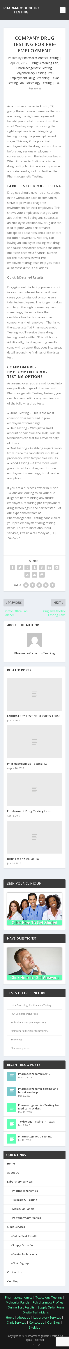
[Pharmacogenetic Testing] (11, 1139)
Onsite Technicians (24, 1254)
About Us (13, 1172)
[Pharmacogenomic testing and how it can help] (11, 1091)
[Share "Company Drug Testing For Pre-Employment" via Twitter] (20, 567)
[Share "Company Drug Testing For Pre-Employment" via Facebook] (12, 567)
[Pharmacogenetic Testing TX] (34, 741)
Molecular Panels (23, 1209)
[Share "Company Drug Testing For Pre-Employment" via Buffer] (56, 567)
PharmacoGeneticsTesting (40, 58)
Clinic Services (16, 1227)
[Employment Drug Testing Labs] (34, 789)
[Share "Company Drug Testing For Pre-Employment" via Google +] (27, 567)
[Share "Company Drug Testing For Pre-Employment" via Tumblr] (34, 567)
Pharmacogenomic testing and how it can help (38, 1090)
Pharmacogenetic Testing (34, 68)
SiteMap (34, 1327)
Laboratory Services (20, 1181)
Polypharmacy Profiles (26, 1218)
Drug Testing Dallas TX (23, 859)
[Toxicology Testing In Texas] (11, 1124)
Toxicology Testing (38, 83)
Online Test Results (24, 1236)
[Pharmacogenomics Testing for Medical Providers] (11, 1107)
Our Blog (12, 1281)
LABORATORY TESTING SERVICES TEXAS (33, 716)
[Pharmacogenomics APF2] (11, 1076)
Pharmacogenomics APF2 (34, 1074)
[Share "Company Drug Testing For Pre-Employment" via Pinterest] (42, 567)
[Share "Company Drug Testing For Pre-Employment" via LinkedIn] (49, 567)
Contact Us (14, 1272)
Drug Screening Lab (44, 63)
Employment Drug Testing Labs (29, 811)
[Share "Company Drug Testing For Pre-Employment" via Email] (34, 574)
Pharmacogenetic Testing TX (27, 763)
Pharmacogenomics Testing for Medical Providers (38, 1106)
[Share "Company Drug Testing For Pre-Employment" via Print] (42, 574)
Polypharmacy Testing (30, 73)
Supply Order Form (24, 1245)
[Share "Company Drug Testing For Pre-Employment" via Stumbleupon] (27, 574)
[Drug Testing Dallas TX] (34, 837)
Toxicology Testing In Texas (36, 1121)
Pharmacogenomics (25, 1191)
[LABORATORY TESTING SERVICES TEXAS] (34, 694)
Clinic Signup (20, 1263)
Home (11, 1163)
